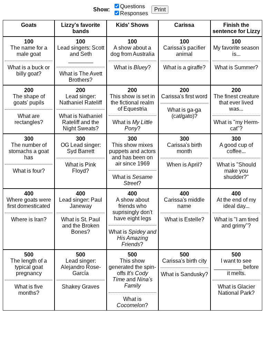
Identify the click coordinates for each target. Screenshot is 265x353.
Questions (132, 6)
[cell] (29, 61)
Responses (134, 13)
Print (160, 9)
